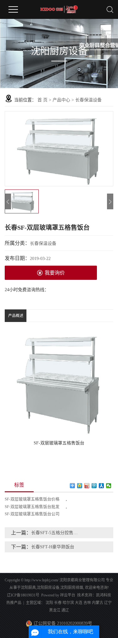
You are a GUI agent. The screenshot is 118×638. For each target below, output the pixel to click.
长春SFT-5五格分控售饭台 (55, 532)
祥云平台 (67, 595)
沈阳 (49, 603)
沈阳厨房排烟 (71, 587)
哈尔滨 (68, 603)
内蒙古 (97, 603)
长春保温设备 (88, 100)
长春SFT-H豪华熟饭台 (52, 547)
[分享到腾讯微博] (94, 485)
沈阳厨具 (28, 587)
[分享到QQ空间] (79, 485)
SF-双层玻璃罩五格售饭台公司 (32, 513)
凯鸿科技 (103, 595)
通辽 (65, 610)
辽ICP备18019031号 (23, 595)
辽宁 (108, 603)
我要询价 (55, 272)
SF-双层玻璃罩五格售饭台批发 (32, 506)
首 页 (42, 100)
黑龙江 (54, 610)
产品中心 (61, 100)
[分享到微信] (108, 485)
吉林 (87, 603)
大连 (78, 603)
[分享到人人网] (101, 485)
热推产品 (13, 603)
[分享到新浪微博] (87, 485)
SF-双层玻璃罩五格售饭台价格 (32, 499)
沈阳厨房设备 (48, 587)
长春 (58, 603)
